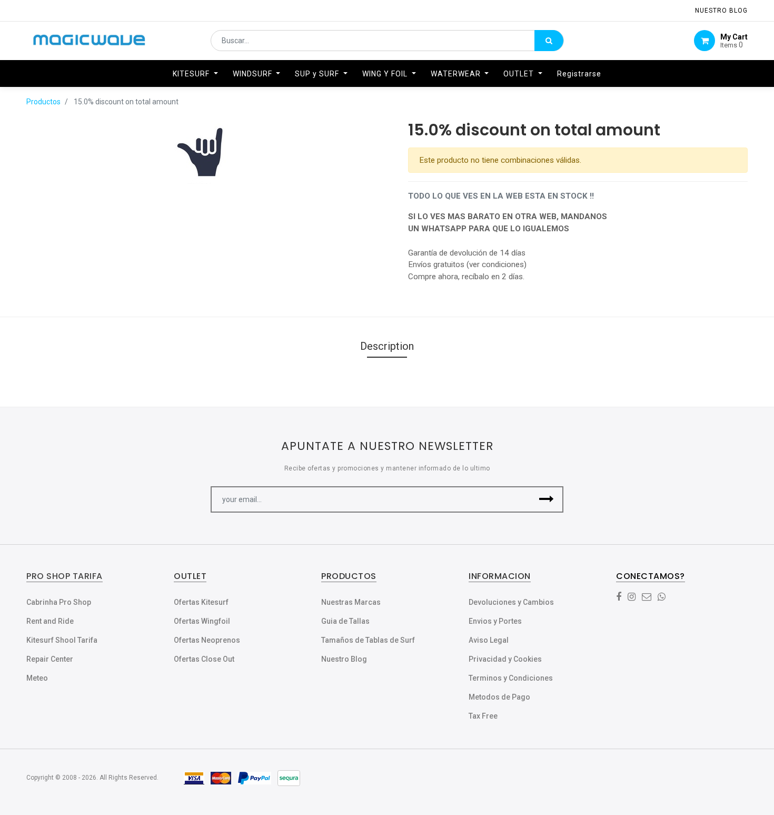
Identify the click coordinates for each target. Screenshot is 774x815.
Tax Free (483, 716)
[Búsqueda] (548, 40)
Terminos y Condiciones (511, 678)
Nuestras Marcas (351, 602)
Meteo (37, 678)
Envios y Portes (495, 621)
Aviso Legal (489, 640)
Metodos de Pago (499, 697)
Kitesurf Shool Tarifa (61, 640)
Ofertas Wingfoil (202, 621)
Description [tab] (387, 346)
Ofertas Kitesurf (201, 602)
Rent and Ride (50, 621)
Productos (43, 101)
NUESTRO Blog (721, 10)
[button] (546, 499)
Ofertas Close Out (204, 659)
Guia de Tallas (345, 621)
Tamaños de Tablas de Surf (368, 640)
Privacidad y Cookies (505, 659)
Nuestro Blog (344, 659)
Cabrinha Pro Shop (58, 602)
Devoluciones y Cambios (511, 602)
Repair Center (49, 659)
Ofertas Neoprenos (207, 640)
